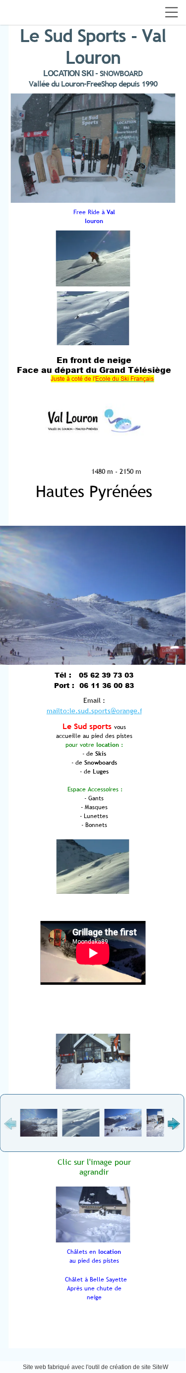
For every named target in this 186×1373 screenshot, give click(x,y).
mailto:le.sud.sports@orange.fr (96, 710)
